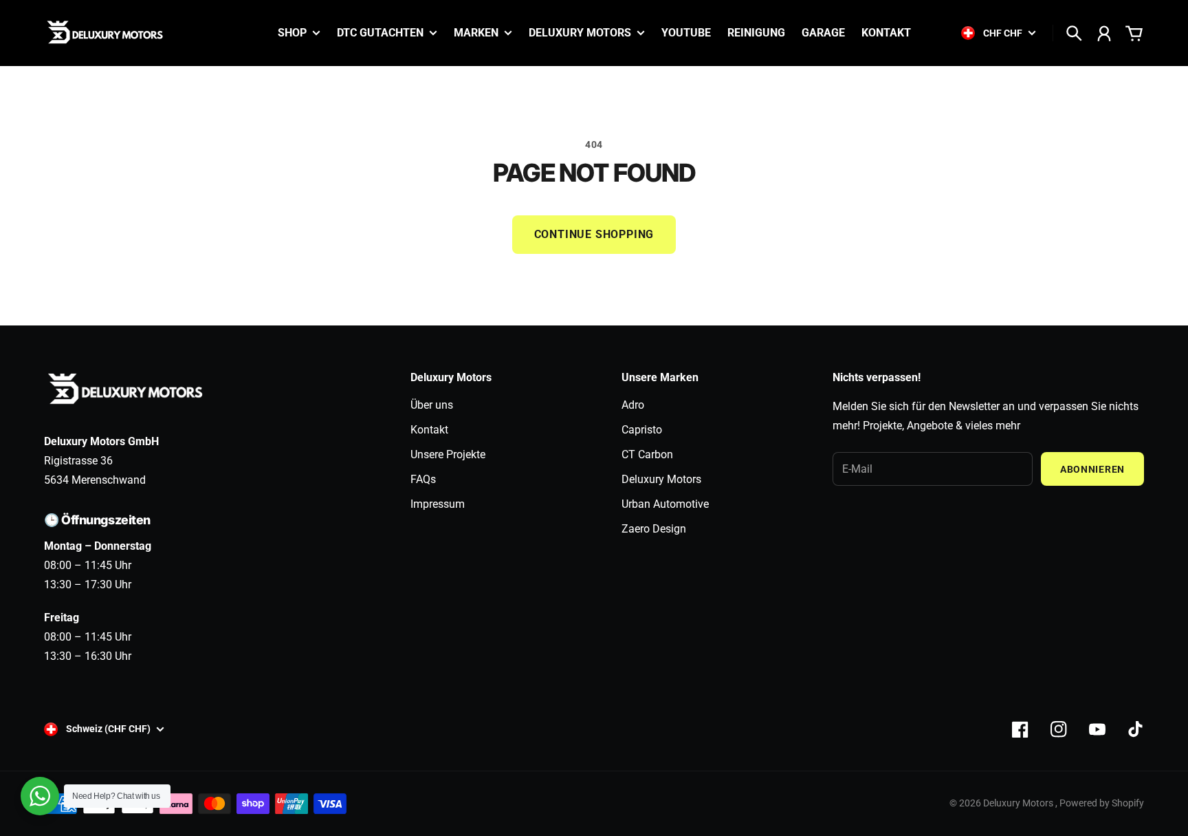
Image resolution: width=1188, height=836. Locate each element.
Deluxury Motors (661, 479)
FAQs (423, 479)
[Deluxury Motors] (106, 33)
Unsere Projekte (447, 454)
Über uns (431, 404)
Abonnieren (1092, 469)
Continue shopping (594, 234)
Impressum (437, 504)
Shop (292, 33)
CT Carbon (647, 454)
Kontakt (429, 429)
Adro (633, 404)
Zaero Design (654, 528)
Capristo (642, 429)
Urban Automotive (665, 504)
